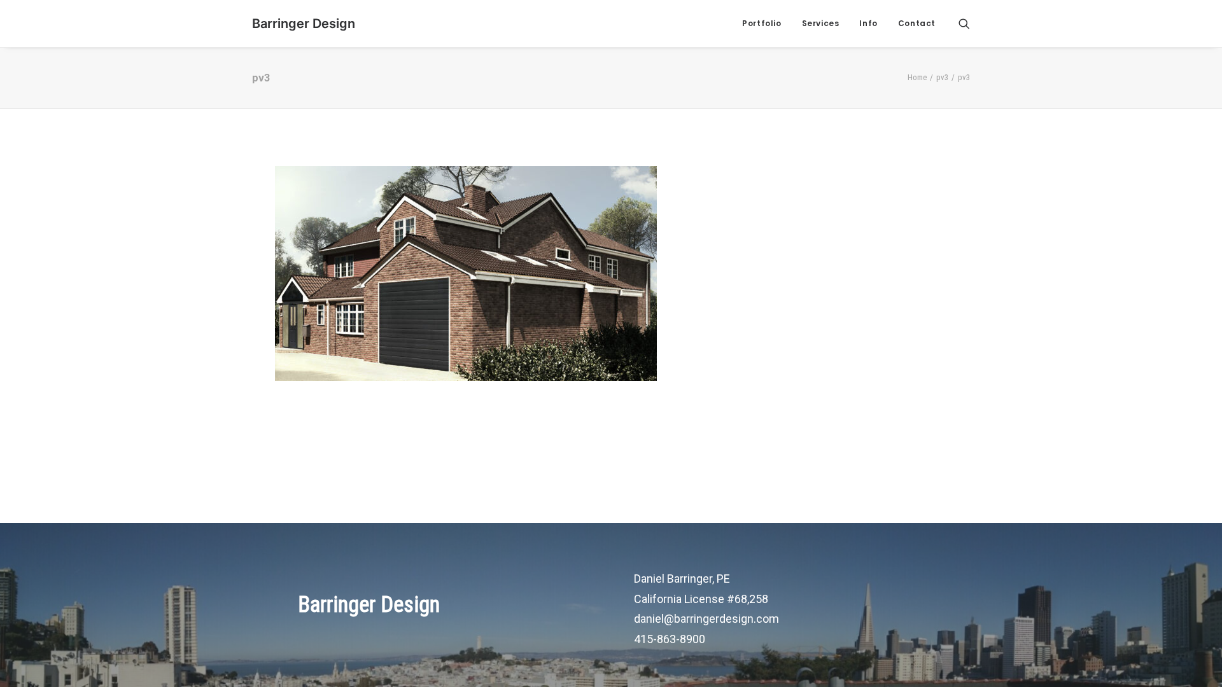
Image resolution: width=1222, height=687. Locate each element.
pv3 (942, 77)
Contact (917, 23)
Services (820, 23)
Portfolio (761, 23)
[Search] (964, 23)
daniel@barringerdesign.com (706, 618)
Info (868, 23)
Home (917, 77)
